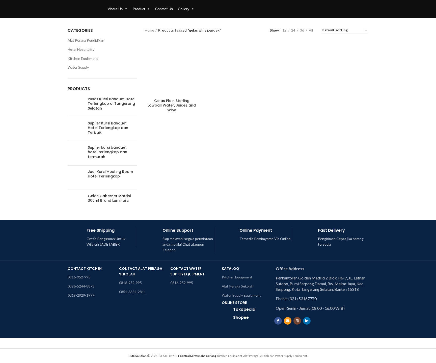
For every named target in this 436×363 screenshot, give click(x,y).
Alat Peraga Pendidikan (86, 40)
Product (139, 9)
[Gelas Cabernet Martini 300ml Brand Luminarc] (76, 202)
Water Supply (78, 67)
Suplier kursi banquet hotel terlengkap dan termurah (107, 152)
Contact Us (164, 9)
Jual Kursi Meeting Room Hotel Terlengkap (110, 173)
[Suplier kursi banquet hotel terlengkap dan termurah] (76, 153)
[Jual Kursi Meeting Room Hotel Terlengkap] (76, 177)
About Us (115, 9)
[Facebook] (278, 321)
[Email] (287, 321)
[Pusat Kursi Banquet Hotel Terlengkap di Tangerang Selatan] (76, 105)
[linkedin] (307, 321)
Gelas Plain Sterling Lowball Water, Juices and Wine (172, 105)
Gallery (183, 9)
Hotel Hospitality (81, 49)
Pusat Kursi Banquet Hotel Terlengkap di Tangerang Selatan (111, 104)
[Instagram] (297, 321)
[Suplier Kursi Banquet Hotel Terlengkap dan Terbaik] (76, 129)
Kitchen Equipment (83, 58)
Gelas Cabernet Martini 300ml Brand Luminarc (109, 198)
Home (149, 30)
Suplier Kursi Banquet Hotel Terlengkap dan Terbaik (108, 128)
